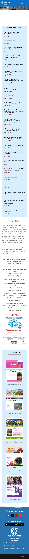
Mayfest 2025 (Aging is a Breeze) (13, 103)
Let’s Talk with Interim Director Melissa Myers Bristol (14, 56)
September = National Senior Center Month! (13, 71)
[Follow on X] (12, 515)
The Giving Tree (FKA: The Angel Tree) (14, 161)
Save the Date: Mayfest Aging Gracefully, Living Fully (13, 48)
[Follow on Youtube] (16, 515)
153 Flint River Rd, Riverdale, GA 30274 (14, 259)
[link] (9, 525)
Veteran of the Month (10, 177)
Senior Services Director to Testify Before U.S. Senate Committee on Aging (12, 120)
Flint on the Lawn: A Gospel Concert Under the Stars (12, 33)
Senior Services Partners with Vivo (13, 184)
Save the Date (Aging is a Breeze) (14, 145)
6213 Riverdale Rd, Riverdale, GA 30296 (15, 306)
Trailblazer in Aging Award (12, 89)
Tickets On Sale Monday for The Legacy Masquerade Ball (14, 169)
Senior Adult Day (9, 96)
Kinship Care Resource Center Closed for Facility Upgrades (13, 137)
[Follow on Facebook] (8, 515)
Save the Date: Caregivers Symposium (12, 210)
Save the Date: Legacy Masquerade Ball (14, 192)
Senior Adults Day (9, 41)
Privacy (22, 556)
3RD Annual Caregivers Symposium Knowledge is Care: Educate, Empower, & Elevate (13, 81)
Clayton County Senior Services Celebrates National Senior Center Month (14, 202)
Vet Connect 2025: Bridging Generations (12, 152)
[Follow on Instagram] (20, 515)
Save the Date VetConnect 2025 (13, 64)
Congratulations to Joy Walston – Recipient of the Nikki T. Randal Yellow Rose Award (14, 111)
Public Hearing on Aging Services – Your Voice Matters (14, 129)
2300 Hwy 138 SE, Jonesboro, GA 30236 (14, 296)
